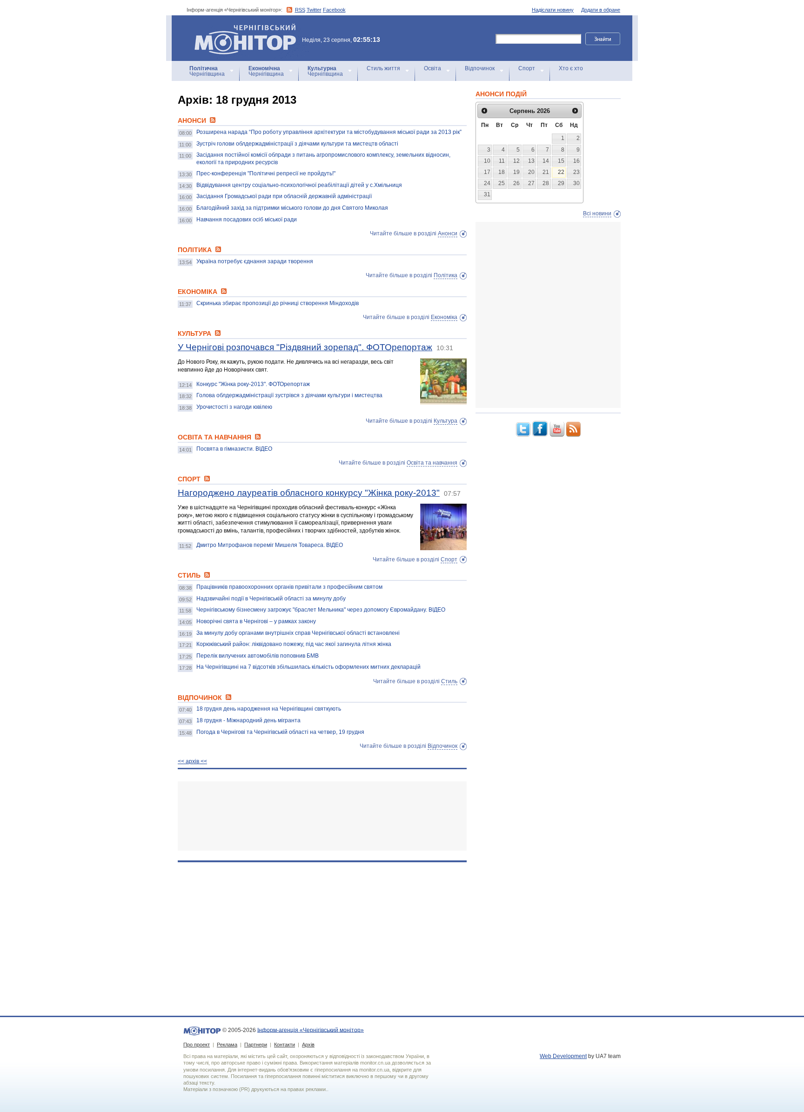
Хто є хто (571, 68)
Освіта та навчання (432, 462)
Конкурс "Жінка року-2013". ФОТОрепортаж (253, 384)
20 (531, 172)
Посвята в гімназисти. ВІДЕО (234, 449)
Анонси (447, 233)
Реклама (227, 1044)
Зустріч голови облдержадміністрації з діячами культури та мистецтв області (297, 143)
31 (487, 194)
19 (516, 172)
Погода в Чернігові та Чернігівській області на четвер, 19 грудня (280, 732)
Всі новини (597, 213)
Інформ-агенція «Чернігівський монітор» (241, 28)
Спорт (526, 68)
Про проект (196, 1044)
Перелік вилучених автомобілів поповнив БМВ (257, 656)
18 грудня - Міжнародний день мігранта (248, 720)
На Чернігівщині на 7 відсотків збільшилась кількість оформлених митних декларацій (308, 667)
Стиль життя (383, 68)
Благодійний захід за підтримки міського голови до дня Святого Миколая (292, 208)
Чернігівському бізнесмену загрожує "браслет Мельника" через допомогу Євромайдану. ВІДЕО (320, 609)
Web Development (563, 1056)
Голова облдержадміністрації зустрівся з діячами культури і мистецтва (289, 395)
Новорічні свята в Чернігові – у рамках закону (256, 621)
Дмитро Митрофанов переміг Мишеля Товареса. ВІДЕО (269, 545)
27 (531, 183)
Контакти (284, 1044)
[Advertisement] (322, 816)
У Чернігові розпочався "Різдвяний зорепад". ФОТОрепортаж (305, 347)
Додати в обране (600, 10)
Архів (308, 1044)
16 (576, 161)
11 (502, 161)
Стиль (449, 681)
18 (501, 172)
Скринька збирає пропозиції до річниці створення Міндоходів (277, 303)
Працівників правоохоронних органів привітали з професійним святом (289, 587)
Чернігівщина (207, 71)
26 (516, 183)
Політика (445, 275)
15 (561, 161)
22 (561, 172)
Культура (445, 421)
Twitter (314, 10)
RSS (300, 10)
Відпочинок (480, 68)
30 (576, 183)
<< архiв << (192, 761)
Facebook (334, 10)
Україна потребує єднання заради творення (254, 261)
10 (487, 161)
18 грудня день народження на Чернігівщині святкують (268, 709)
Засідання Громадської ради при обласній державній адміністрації (284, 196)
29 (561, 183)
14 (546, 161)
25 (501, 183)
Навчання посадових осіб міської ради (246, 219)
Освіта (432, 68)
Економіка (444, 317)
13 (531, 161)
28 (546, 183)
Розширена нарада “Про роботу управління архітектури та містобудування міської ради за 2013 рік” (329, 132)
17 (487, 172)
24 (487, 183)
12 (516, 161)
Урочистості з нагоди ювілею (234, 407)
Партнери (255, 1044)
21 (546, 172)
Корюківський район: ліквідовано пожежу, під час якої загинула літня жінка (293, 644)
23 (576, 172)
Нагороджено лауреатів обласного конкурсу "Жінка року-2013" (309, 493)
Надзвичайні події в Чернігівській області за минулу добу (271, 598)
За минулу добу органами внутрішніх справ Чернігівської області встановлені (298, 633)
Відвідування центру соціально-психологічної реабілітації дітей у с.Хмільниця (299, 185)
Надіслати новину (553, 10)
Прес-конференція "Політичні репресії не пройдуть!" (265, 173)
